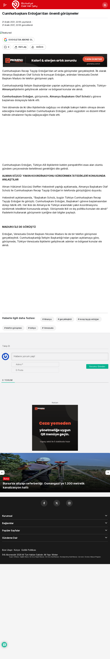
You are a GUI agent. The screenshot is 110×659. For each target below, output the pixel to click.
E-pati (11, 557)
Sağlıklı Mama (24, 557)
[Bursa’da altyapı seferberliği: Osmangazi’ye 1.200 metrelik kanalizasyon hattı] (55, 472)
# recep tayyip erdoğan (88, 319)
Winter (55, 554)
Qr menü (81, 557)
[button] (105, 5)
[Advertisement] (55, 140)
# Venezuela (47, 328)
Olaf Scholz (82, 96)
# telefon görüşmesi (13, 328)
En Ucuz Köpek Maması (37, 557)
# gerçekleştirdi (64, 319)
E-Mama (16, 557)
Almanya (7, 89)
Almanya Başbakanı (62, 96)
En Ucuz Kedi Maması (52, 557)
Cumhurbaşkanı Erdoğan (17, 96)
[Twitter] (56, 503)
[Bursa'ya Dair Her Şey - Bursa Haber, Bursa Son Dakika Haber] (24, 4)
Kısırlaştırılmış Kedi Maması (68, 557)
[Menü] (5, 5)
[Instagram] (69, 503)
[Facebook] (44, 503)
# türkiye (32, 328)
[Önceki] (2, 472)
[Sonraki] (107, 472)
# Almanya (46, 319)
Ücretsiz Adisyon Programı (93, 557)
